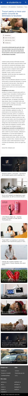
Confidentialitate (5, 375)
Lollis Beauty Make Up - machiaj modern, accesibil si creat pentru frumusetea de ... (12, 218)
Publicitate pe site (19, 373)
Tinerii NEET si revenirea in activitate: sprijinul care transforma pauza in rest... (14, 240)
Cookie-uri (3, 370)
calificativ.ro (17, 382)
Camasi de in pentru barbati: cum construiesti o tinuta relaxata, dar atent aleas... (14, 263)
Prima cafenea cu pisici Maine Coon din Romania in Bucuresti (14, 312)
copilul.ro (16, 389)
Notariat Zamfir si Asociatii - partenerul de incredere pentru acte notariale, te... (14, 174)
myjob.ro (3, 389)
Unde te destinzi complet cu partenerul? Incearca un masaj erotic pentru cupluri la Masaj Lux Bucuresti (13, 328)
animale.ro (17, 384)
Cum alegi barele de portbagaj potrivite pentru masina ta (14, 361)
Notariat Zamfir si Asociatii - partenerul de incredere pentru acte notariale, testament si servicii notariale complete (14, 344)
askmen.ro (3, 382)
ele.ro (2, 384)
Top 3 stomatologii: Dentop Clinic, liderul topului (12, 296)
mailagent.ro (17, 387)
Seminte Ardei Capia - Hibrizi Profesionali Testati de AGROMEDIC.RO (13, 280)
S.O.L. (16, 375)
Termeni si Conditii (6, 373)
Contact (17, 370)
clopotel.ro (4, 391)
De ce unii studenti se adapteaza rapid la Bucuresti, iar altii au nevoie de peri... (14, 195)
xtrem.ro (3, 387)
